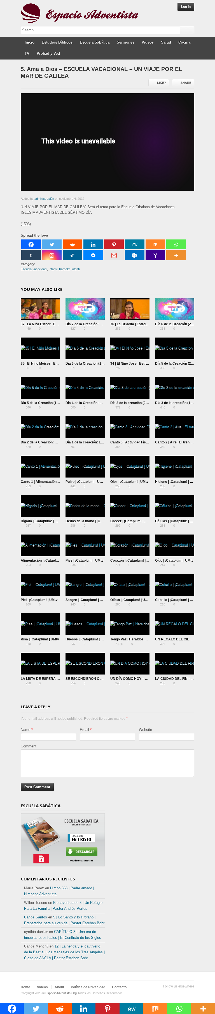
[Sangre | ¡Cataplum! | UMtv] (85, 585)
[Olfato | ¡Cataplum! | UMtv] (129, 585)
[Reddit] (72, 244)
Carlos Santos (35, 917)
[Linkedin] (93, 244)
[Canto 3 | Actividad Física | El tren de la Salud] (129, 427)
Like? (161, 82)
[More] (176, 255)
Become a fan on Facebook (173, 993)
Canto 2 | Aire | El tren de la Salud (181, 442)
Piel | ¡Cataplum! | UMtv (39, 600)
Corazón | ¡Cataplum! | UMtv (132, 560)
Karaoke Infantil (69, 269)
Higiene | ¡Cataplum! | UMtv (176, 482)
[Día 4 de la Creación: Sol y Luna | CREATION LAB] (85, 388)
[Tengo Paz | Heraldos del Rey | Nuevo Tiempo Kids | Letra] (129, 624)
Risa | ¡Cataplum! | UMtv (40, 639)
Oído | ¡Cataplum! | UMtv (174, 560)
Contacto (119, 987)
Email (84, 730)
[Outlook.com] (134, 255)
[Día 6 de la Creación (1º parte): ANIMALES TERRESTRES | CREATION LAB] (85, 348)
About (59, 987)
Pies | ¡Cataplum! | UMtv (85, 560)
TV (27, 53)
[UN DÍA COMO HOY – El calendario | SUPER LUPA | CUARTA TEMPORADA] (129, 663)
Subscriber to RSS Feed (191, 993)
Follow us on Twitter (164, 993)
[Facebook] (31, 244)
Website (145, 730)
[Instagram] (52, 255)
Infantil (53, 269)
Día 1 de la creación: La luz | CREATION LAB (101, 442)
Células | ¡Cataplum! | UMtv (176, 521)
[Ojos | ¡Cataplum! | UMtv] (129, 466)
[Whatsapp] (176, 244)
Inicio (29, 42)
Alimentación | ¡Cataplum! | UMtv (47, 560)
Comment (28, 746)
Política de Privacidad (88, 987)
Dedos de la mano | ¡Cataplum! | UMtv (95, 521)
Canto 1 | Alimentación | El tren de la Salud (54, 482)
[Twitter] (52, 244)
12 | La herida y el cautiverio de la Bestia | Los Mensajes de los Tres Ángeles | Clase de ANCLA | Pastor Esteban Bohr (64, 952)
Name (25, 730)
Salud (166, 42)
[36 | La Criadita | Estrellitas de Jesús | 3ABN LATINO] (129, 309)
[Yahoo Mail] (155, 255)
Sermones (125, 42)
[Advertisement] (152, 837)
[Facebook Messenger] (93, 255)
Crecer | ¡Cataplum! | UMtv (131, 521)
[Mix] (155, 244)
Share (186, 82)
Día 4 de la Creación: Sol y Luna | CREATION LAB (105, 403)
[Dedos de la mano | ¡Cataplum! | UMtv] (85, 506)
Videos (148, 42)
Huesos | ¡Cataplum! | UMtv (87, 639)
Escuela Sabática (94, 42)
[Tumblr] (31, 255)
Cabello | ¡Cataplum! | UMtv (176, 600)
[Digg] (72, 255)
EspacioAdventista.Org (61, 993)
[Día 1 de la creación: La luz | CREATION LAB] (85, 427)
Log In (186, 7)
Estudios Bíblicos (57, 42)
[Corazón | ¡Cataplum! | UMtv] (129, 545)
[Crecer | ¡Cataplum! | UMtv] (129, 506)
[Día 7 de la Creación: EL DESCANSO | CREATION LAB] (85, 309)
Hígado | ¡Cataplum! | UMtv (42, 521)
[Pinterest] (114, 244)
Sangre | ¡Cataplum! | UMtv (87, 600)
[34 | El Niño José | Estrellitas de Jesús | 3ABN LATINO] (129, 348)
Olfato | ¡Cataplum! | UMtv (130, 600)
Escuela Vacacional (34, 269)
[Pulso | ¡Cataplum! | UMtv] (85, 466)
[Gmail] (114, 255)
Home (25, 987)
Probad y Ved (48, 53)
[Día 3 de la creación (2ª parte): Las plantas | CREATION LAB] (129, 388)
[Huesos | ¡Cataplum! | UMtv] (85, 624)
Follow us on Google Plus (182, 993)
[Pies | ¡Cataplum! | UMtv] (85, 545)
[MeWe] (134, 244)
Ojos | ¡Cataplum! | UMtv (129, 482)
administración (44, 198)
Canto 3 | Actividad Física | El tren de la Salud (146, 442)
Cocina (184, 42)
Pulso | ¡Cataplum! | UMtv (86, 482)
